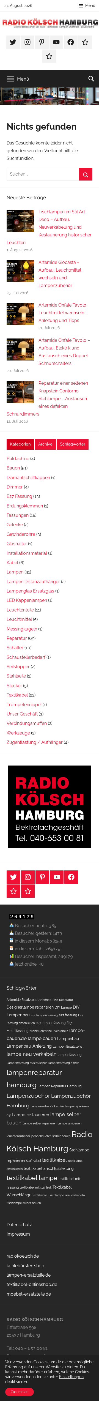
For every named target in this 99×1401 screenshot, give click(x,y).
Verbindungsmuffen (27, 723)
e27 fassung (68, 1015)
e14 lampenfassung (44, 1015)
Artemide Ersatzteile (22, 1000)
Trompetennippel (24, 704)
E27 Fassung (19, 496)
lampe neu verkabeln (32, 1054)
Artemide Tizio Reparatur (55, 999)
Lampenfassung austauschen (27, 1062)
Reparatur (17, 638)
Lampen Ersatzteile (67, 1046)
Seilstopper (18, 666)
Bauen (13, 468)
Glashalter (17, 543)
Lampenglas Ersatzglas (30, 591)
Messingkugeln (22, 629)
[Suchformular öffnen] (91, 78)
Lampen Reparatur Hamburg (59, 1086)
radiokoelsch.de (23, 1256)
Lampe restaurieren (30, 1114)
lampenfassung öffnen (63, 1062)
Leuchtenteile (20, 610)
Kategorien (20, 444)
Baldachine (18, 458)
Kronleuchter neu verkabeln (48, 1031)
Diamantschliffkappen (28, 477)
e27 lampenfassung (50, 1023)
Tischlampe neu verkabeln (66, 1195)
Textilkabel (17, 695)
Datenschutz (19, 1224)
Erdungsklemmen (25, 506)
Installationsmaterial (27, 553)
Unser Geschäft (22, 714)
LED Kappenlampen (27, 600)
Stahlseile (16, 676)
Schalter (15, 647)
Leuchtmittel (19, 619)
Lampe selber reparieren (39, 1123)
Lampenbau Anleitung (29, 1046)
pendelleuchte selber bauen (50, 1136)
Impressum (18, 1234)
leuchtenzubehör (18, 1136)
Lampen (15, 572)
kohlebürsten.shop (25, 1265)
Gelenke (15, 524)
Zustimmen (19, 1392)
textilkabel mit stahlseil (35, 1187)
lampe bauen (42, 1038)
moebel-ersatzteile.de (29, 1294)
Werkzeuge (18, 733)
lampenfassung (69, 1055)
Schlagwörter (72, 444)
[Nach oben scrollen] (89, 1391)
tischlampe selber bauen (24, 1203)
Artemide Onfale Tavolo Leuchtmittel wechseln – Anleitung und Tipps (63, 312)
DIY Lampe (63, 1007)
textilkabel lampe (32, 1177)
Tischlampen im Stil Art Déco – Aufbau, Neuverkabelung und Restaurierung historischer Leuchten (49, 227)
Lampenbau (68, 1038)
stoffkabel (33, 1161)
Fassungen (18, 515)
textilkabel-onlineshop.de (32, 1284)
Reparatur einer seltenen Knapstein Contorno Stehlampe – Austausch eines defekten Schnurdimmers (47, 399)
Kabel (12, 562)
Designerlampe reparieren (30, 1007)
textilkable (39, 1195)
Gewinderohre (21, 534)
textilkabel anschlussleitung (49, 1168)
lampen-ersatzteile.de (29, 1275)
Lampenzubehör (28, 1096)
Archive (45, 444)
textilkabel (54, 1160)
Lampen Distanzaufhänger (33, 581)
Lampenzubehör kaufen (47, 1106)
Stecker (14, 685)
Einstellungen (71, 1377)
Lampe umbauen (69, 1123)
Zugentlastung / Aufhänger (35, 742)
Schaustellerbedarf (26, 657)
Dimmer (15, 487)
